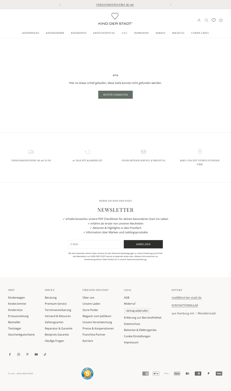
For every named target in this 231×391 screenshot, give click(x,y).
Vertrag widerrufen (137, 310)
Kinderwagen (30, 32)
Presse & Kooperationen (98, 328)
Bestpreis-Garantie (57, 334)
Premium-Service (56, 304)
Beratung (178, 32)
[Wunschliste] (213, 20)
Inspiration (141, 32)
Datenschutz (132, 324)
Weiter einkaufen (115, 94)
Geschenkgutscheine (21, 334)
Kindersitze (78, 32)
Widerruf (129, 304)
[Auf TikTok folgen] (45, 354)
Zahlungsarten (54, 322)
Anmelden (143, 244)
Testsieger (14, 328)
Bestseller (14, 322)
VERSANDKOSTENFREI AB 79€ (115, 4)
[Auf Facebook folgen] (9, 354)
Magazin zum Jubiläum (97, 316)
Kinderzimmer (55, 32)
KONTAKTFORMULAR (185, 305)
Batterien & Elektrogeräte (140, 330)
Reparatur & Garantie (58, 328)
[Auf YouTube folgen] (36, 354)
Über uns (88, 297)
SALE (125, 32)
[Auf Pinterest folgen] (27, 354)
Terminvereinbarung (58, 310)
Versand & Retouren (58, 316)
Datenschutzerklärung (136, 259)
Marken (160, 32)
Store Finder (90, 310)
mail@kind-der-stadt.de (186, 297)
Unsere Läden (200, 32)
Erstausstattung (104, 32)
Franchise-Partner (94, 334)
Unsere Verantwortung (97, 322)
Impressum (131, 342)
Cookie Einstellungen (137, 336)
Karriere (88, 341)
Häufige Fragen (54, 341)
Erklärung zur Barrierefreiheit (142, 317)
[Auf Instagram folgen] (18, 354)
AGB (126, 297)
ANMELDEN (193, 376)
